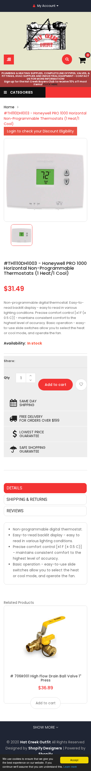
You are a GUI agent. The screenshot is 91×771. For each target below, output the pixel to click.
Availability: (15, 343)
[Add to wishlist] (81, 384)
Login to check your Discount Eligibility (40, 131)
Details (14, 488)
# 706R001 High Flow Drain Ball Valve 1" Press (45, 678)
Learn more (70, 766)
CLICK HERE (50, 84)
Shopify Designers (45, 748)
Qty (7, 377)
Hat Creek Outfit (35, 742)
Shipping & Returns (27, 499)
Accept (74, 760)
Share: (9, 361)
